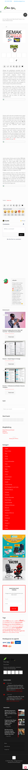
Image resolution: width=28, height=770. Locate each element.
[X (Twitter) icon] (14, 3)
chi (18, 620)
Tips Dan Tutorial (13, 631)
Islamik (6, 482)
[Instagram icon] (18, 3)
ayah (16, 620)
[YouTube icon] (16, 3)
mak (8, 625)
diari (21, 620)
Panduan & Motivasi (9, 512)
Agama (6, 448)
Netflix (4, 627)
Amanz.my (9, 200)
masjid (13, 625)
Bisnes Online (8, 451)
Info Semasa (7, 479)
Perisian (6, 515)
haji (8, 622)
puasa (13, 627)
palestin (6, 627)
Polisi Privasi (7, 746)
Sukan (6, 525)
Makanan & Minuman (9, 505)
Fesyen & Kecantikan (9, 461)
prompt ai (10, 627)
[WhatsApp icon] (10, 3)
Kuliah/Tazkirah (8, 502)
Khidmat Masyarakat (9, 497)
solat (7, 629)
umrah (7, 632)
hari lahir (10, 622)
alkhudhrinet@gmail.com (19, 1)
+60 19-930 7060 (8, 1)
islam (16, 622)
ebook (4, 622)
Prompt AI (7, 523)
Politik (6, 520)
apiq (10, 620)
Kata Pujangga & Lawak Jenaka (11, 487)
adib (3, 620)
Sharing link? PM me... (14, 438)
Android (7, 139)
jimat (8, 624)
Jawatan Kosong (8, 484)
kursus (22, 624)
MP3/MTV (7, 510)
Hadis (6, 469)
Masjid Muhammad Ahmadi (8, 430)
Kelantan (7, 492)
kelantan (18, 624)
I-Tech (6, 474)
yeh (13, 632)
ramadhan (18, 627)
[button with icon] (4, 419)
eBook (6, 458)
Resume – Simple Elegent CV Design (11, 359)
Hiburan (7, 471)
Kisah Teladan (8, 500)
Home (5, 743)
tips (15, 629)
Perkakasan (7, 518)
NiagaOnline (5, 432)
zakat (15, 632)
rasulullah (4, 629)
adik (5, 620)
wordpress (10, 632)
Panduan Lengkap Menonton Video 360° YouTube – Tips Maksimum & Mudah (13, 330)
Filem (6, 464)
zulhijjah (17, 632)
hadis (6, 622)
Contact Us (6, 749)
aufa (12, 620)
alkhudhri (14, 280)
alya (7, 621)
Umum (6, 528)
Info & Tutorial (8, 476)
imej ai (14, 622)
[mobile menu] (26, 7)
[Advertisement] (14, 261)
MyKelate (5, 431)
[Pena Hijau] (9, 7)
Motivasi (7, 507)
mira (16, 625)
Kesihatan (7, 494)
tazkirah (10, 629)
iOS (14, 139)
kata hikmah (12, 624)
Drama (6, 456)
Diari (6, 453)
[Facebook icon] (12, 3)
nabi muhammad (20, 625)
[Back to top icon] (14, 757)
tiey (13, 629)
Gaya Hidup (7, 466)
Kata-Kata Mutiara (9, 489)
